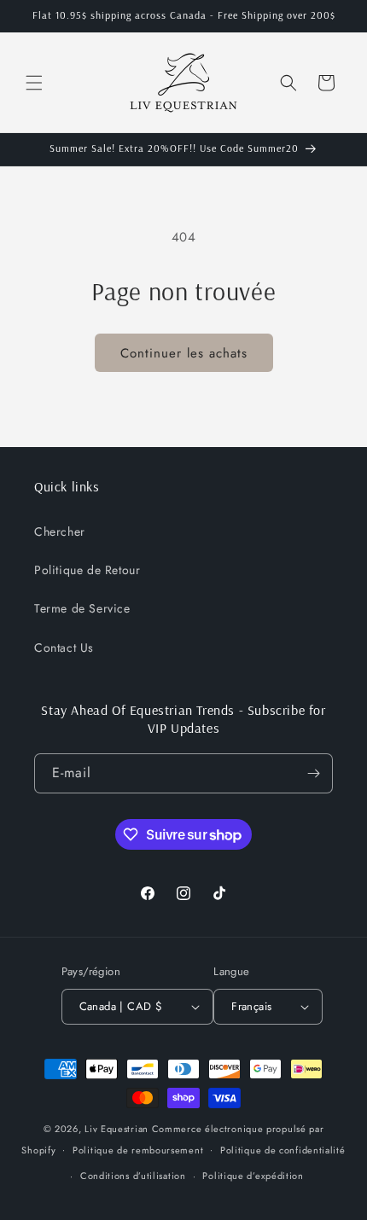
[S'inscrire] (313, 773)
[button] (34, 83)
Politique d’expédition (252, 1175)
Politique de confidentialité (283, 1150)
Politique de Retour (87, 569)
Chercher (59, 531)
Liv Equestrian (116, 1129)
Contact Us (64, 647)
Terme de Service (82, 608)
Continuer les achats (184, 353)
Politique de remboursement (138, 1150)
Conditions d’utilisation (133, 1175)
